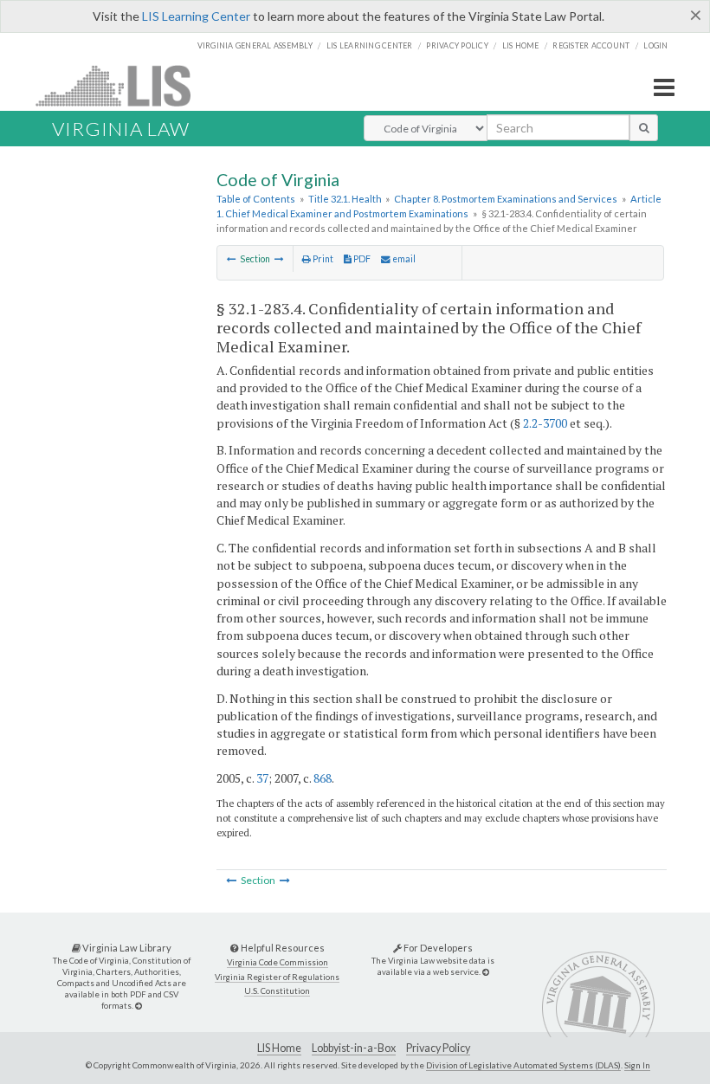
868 (322, 778)
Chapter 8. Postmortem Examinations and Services (505, 198)
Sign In (637, 1065)
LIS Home (279, 1048)
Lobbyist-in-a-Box (354, 1048)
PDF (361, 259)
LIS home (520, 45)
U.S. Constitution (277, 991)
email (403, 259)
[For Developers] (485, 972)
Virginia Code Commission (277, 962)
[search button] (643, 127)
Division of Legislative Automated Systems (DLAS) (523, 1065)
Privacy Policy (457, 45)
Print (322, 259)
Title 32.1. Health (345, 198)
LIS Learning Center (196, 16)
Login (655, 45)
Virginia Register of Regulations (277, 977)
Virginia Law (121, 128)
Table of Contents (255, 198)
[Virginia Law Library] (138, 1005)
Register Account (590, 45)
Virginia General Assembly (255, 45)
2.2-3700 (545, 423)
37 (262, 778)
